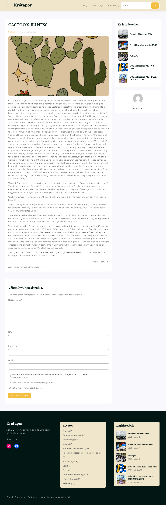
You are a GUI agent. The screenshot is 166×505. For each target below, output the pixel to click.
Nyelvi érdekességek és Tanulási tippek (82, 452)
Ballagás (134, 56)
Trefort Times (69, 479)
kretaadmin (13, 32)
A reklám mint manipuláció (143, 45)
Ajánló (66, 431)
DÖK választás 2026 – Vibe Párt (143, 67)
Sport (65, 465)
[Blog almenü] (88, 5)
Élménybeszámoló (72, 435)
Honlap (11, 360)
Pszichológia (69, 461)
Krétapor (23, 5)
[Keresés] (155, 5)
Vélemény (67, 483)
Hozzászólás (15, 300)
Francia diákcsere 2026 (141, 34)
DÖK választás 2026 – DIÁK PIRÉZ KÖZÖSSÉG (143, 78)
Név (10, 332)
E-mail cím (13, 346)
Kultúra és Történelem (73, 448)
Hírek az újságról (71, 439)
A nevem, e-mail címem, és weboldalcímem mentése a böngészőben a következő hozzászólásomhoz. (50, 376)
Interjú (66, 444)
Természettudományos (74, 474)
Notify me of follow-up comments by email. (32, 382)
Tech (65, 470)
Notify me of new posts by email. (27, 388)
